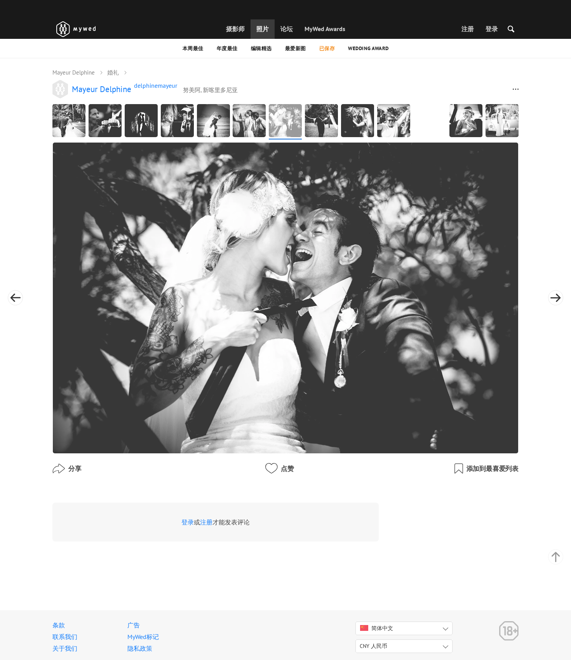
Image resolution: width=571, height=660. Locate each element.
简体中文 (382, 628)
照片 (262, 29)
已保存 (327, 48)
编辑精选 (261, 48)
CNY (373, 646)
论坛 (286, 29)
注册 (467, 29)
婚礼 (113, 72)
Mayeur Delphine (73, 72)
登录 (492, 29)
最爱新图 (295, 48)
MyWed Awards (325, 29)
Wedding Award (368, 48)
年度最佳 (227, 48)
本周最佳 (193, 48)
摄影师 (235, 29)
